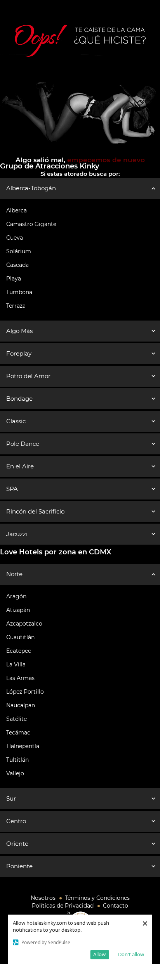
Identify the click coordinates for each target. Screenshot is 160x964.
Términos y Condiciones (97, 897)
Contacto (115, 905)
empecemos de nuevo (105, 160)
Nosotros (43, 897)
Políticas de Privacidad (63, 905)
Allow (99, 954)
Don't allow (131, 954)
